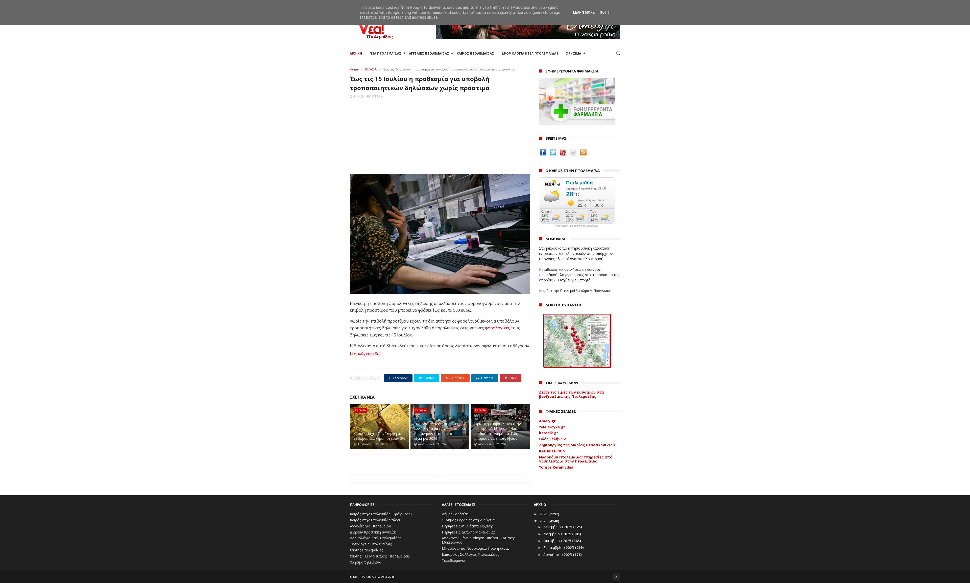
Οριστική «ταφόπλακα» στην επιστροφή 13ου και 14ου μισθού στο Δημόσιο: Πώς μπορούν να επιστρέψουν (497, 431)
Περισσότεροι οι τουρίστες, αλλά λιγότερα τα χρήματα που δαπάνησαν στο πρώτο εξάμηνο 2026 (439, 431)
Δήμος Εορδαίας (455, 514)
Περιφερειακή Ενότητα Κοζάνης (467, 526)
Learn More (584, 12)
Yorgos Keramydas (556, 467)
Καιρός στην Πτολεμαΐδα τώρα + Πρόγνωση (575, 290)
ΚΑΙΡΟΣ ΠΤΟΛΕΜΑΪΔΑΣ (475, 53)
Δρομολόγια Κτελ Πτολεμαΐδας (375, 538)
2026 (543, 514)
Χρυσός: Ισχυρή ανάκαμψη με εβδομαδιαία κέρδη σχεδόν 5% (379, 436)
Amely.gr (547, 421)
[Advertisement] (440, 134)
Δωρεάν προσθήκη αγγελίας (373, 532)
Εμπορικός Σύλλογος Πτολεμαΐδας (470, 554)
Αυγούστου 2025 (558, 554)
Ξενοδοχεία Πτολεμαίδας (371, 544)
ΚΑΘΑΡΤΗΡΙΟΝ (552, 451)
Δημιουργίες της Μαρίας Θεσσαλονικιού (577, 445)
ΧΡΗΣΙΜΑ (573, 53)
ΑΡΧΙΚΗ (356, 53)
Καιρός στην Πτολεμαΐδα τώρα (375, 520)
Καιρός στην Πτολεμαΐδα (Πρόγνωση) (381, 514)
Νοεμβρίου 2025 (557, 533)
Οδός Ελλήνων (552, 438)
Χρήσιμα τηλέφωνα (365, 562)
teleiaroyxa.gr (552, 427)
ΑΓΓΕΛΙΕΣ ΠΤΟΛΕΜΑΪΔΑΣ (429, 53)
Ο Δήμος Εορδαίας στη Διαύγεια (468, 520)
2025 (543, 521)
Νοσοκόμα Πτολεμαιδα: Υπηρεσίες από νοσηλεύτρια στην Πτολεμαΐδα (575, 459)
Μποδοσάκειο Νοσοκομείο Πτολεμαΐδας (475, 548)
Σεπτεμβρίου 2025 (559, 547)
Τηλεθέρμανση (454, 560)
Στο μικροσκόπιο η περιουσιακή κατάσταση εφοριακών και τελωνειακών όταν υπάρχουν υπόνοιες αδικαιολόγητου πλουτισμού (576, 253)
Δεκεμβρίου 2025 (558, 526)
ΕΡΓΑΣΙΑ (371, 69)
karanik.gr (548, 432)
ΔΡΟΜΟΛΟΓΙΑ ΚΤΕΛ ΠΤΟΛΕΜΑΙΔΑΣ (530, 53)
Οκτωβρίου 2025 (557, 540)
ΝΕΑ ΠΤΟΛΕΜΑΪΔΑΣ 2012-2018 (374, 576)
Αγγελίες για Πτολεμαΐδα (370, 526)
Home (354, 69)
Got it (605, 12)
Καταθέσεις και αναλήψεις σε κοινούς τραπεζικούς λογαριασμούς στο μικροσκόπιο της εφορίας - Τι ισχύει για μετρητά (579, 274)
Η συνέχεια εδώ (365, 354)
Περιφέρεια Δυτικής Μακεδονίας (468, 532)
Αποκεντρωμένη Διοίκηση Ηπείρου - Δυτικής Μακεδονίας (478, 540)
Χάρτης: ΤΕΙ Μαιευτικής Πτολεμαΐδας (379, 556)
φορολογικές (497, 328)
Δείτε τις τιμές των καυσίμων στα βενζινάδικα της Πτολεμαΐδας (571, 394)
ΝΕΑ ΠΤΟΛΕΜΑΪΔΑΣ (385, 53)
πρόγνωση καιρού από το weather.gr (577, 226)
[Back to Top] (616, 576)
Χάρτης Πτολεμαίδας (366, 550)
